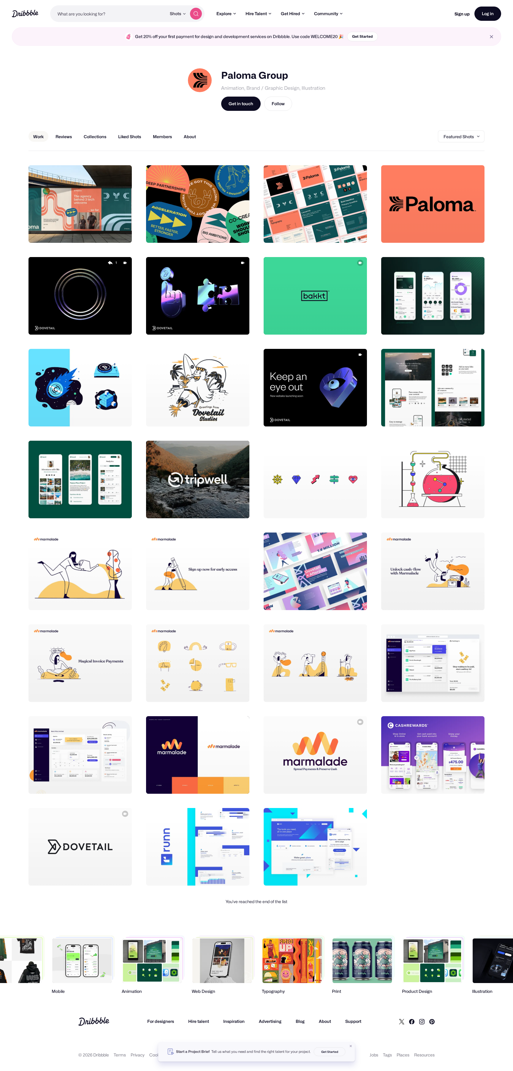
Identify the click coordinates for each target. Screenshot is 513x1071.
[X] (401, 1021)
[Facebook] (411, 1021)
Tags (387, 1054)
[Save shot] (109, 232)
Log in (488, 13)
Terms (120, 1054)
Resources (424, 1054)
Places (403, 1054)
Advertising (270, 1021)
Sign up (462, 13)
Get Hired (290, 13)
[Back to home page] (25, 13)
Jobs (374, 1054)
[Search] (196, 14)
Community (326, 13)
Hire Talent (256, 13)
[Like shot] (121, 232)
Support (353, 1021)
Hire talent (198, 1021)
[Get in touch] (97, 232)
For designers (160, 1021)
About (325, 1021)
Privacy (138, 1054)
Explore (224, 13)
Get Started (362, 36)
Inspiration (234, 1021)
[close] (491, 36)
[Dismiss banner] (351, 1046)
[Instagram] (422, 1021)
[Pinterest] (432, 1021)
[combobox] (108, 14)
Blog (300, 1021)
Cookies (157, 1054)
